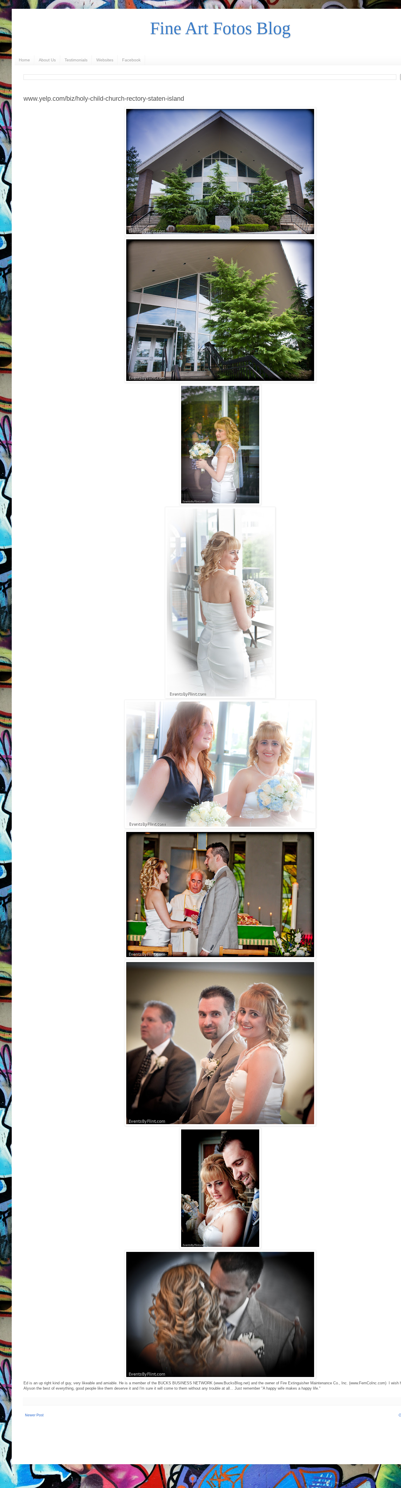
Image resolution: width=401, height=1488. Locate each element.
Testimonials (76, 60)
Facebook (131, 60)
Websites (104, 60)
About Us (47, 60)
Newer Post (34, 1415)
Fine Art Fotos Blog (220, 28)
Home (24, 60)
